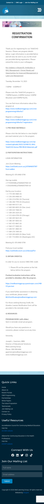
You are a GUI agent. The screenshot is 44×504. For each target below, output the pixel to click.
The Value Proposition (9, 403)
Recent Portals (7, 393)
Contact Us (5, 411)
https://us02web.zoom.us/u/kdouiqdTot (21, 251)
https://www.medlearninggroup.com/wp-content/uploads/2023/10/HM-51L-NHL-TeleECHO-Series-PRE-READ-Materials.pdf (21, 144)
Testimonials (6, 406)
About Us (5, 390)
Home (4, 387)
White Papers (6, 401)
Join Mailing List (7, 409)
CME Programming (8, 395)
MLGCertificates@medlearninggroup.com (21, 297)
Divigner (26, 492)
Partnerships (6, 398)
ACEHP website (7, 444)
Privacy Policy (6, 414)
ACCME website (7, 431)
